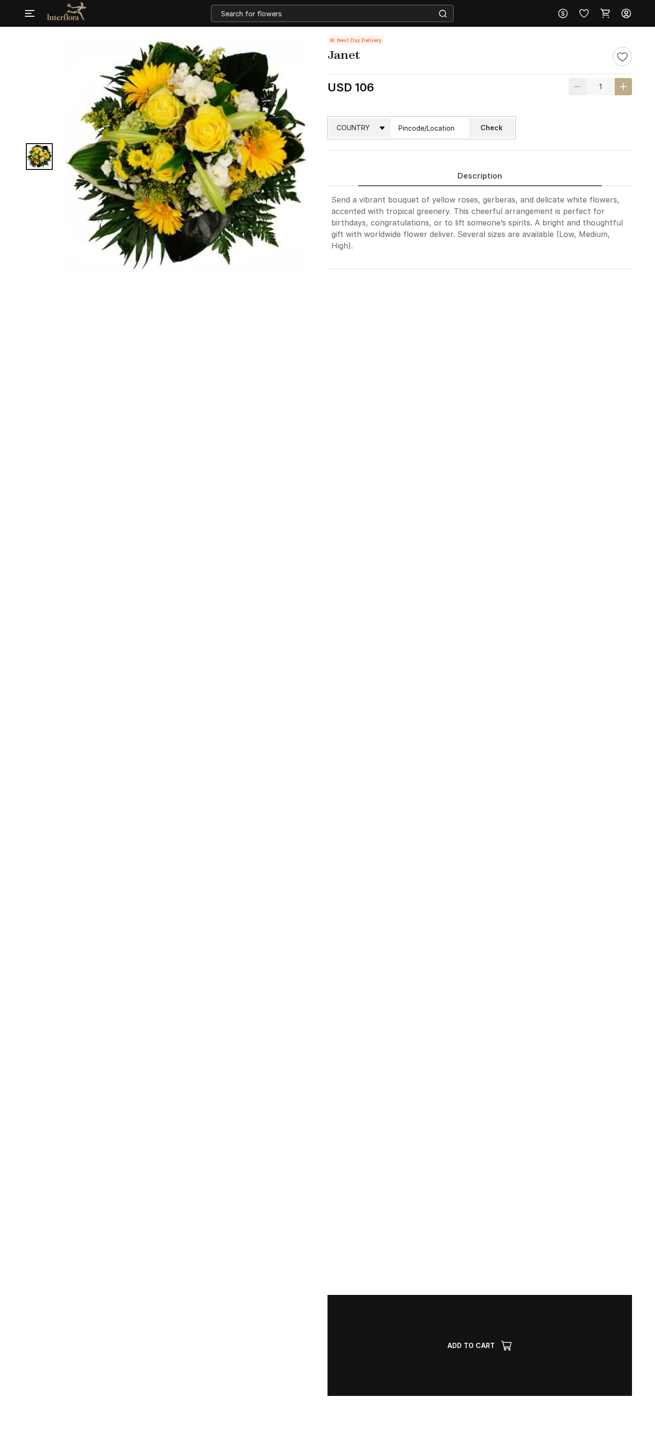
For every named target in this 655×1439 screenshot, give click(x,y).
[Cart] (605, 13)
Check (491, 128)
